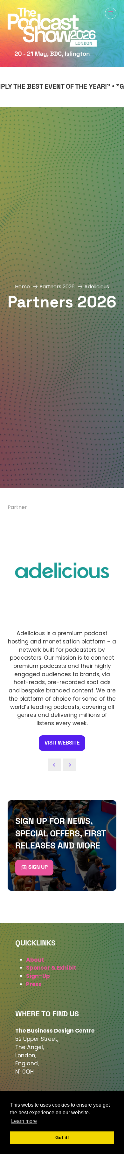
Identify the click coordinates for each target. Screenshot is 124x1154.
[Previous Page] (54, 765)
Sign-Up (38, 976)
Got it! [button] (62, 1137)
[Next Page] (69, 765)
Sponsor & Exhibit (51, 968)
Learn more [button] (24, 1121)
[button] (110, 13)
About (35, 960)
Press (34, 984)
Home (22, 286)
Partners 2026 (57, 286)
